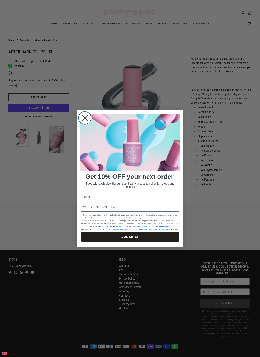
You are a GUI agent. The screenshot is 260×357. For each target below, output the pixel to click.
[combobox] (87, 207)
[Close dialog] (84, 117)
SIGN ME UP (130, 237)
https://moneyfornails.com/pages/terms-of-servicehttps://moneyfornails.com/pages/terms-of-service (138, 229)
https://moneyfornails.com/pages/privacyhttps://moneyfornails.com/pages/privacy (137, 226)
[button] (130, 142)
